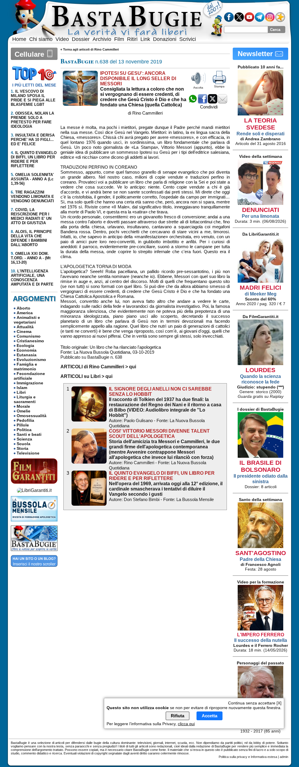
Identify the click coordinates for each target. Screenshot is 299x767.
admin (284, 757)
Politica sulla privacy (233, 757)
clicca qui (186, 723)
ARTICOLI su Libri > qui (86, 376)
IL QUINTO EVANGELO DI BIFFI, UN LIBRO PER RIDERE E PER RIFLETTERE (34, 159)
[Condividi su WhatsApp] (192, 101)
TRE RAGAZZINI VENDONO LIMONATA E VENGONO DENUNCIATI (32, 196)
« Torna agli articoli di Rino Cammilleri (89, 49)
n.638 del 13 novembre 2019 (111, 62)
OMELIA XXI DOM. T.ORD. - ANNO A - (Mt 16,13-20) (31, 258)
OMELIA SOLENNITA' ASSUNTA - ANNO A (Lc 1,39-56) (32, 179)
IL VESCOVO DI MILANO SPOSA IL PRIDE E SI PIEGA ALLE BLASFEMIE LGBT (33, 98)
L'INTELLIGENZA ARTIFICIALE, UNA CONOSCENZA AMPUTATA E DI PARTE (32, 277)
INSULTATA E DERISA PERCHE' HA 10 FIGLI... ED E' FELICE (33, 139)
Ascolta (198, 87)
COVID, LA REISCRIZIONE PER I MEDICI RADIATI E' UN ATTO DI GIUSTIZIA (31, 216)
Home (19, 39)
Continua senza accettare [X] (254, 703)
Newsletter (256, 54)
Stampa (219, 86)
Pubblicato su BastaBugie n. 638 (91, 357)
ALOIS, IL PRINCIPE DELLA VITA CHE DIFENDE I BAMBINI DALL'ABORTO (31, 238)
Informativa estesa (264, 757)
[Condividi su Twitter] (212, 101)
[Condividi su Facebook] (202, 101)
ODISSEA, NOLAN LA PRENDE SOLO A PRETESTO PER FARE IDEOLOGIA (32, 120)
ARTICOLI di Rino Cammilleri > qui (98, 366)
